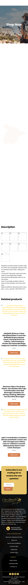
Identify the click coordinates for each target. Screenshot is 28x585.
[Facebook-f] (10, 574)
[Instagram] (13, 574)
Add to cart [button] (14, 353)
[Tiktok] (18, 574)
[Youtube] (15, 574)
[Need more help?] (8, 528)
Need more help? (15, 527)
